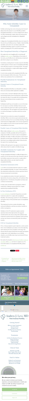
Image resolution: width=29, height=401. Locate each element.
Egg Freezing (14, 342)
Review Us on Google (14, 363)
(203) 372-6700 (24, 275)
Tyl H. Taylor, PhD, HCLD (14, 352)
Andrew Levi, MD (14, 350)
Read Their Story (7, 298)
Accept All (14, 389)
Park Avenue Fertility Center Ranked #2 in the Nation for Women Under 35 (18, 260)
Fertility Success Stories (14, 329)
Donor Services (14, 339)
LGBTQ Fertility (15, 341)
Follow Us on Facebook (15, 360)
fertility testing (8, 56)
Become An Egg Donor (15, 344)
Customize (14, 393)
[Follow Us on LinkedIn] (8, 1)
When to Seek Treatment (14, 325)
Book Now (22, 278)
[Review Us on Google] (6, 1)
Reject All (14, 397)
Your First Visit (14, 327)
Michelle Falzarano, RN (14, 353)
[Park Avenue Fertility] (11, 7)
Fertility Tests (14, 328)
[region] (14, 388)
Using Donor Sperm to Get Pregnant (5, 260)
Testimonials (14, 331)
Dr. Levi (10, 241)
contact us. (3, 245)
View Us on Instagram (14, 362)
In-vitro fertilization (5, 194)
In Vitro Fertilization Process (14, 338)
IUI (1, 167)
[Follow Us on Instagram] (3, 1)
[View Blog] (10, 1)
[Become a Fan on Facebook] (1, 1)
